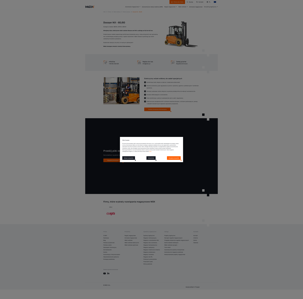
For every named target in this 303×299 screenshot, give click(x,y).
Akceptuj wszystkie (174, 158)
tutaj (150, 151)
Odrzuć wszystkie (128, 158)
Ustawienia (151, 158)
